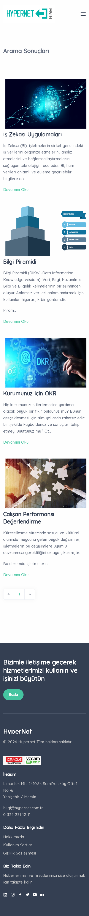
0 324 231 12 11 (16, 814)
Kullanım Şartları (18, 844)
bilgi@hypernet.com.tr (23, 807)
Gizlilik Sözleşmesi (19, 853)
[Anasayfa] (29, 14)
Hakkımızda (13, 836)
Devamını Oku (16, 189)
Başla (13, 694)
